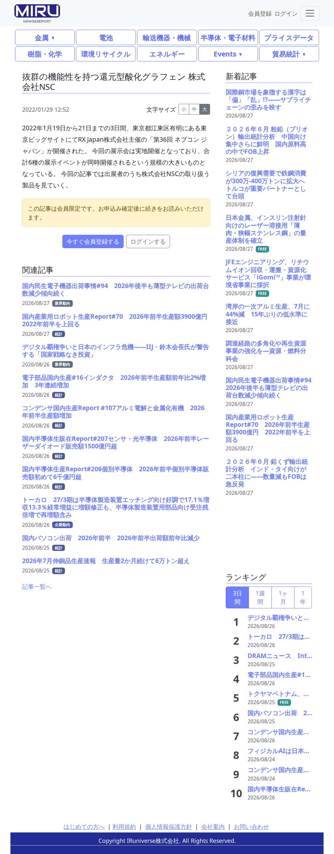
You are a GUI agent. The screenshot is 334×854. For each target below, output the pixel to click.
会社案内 (213, 826)
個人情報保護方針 (168, 826)
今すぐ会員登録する (93, 241)
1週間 (260, 597)
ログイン (286, 13)
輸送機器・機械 (167, 37)
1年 (303, 597)
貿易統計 (286, 53)
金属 (42, 37)
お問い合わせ (251, 826)
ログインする (148, 241)
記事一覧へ (37, 586)
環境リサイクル (106, 53)
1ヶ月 (283, 597)
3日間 (237, 597)
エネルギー (167, 53)
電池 (106, 37)
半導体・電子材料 (228, 37)
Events (225, 53)
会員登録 (260, 13)
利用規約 (124, 826)
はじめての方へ (84, 826)
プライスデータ (289, 37)
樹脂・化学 (45, 53)
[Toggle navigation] (310, 13)
